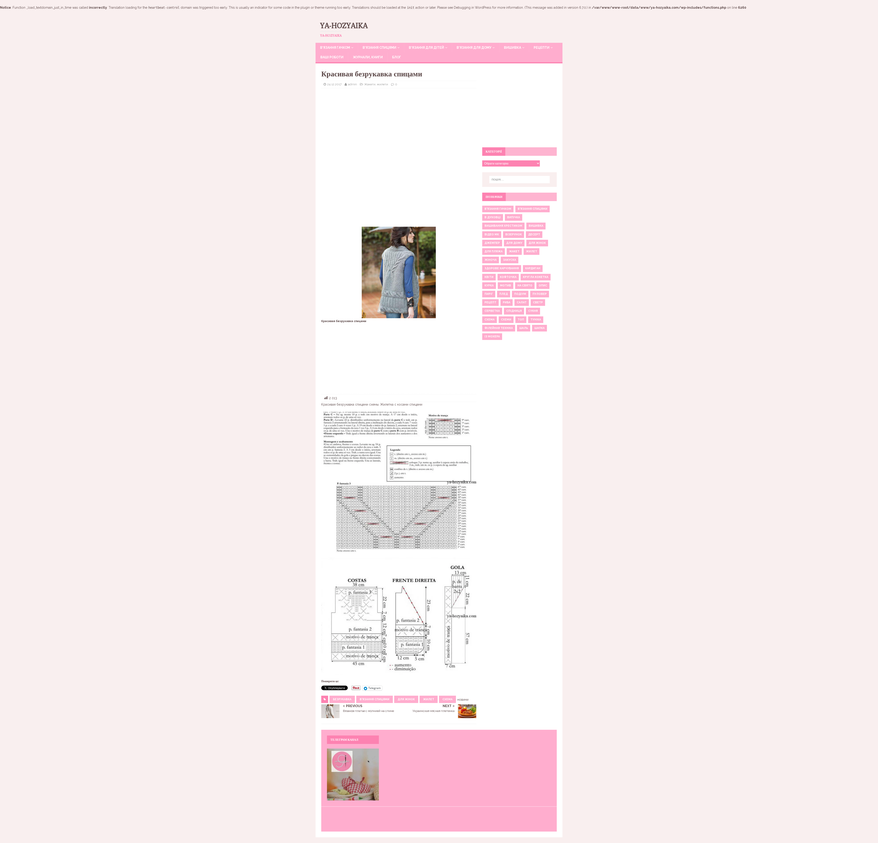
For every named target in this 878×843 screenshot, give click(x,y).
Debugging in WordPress (472, 7)
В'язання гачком (498, 208)
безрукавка (342, 699)
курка (489, 285)
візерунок (513, 234)
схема (447, 699)
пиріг (489, 294)
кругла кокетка (535, 277)
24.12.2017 (334, 84)
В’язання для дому (474, 47)
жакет (514, 251)
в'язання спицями (374, 699)
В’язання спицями (379, 47)
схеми (506, 319)
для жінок (406, 699)
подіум (520, 294)
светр (538, 302)
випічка (513, 217)
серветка (492, 310)
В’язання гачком (335, 47)
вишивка (536, 225)
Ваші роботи (331, 57)
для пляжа (494, 251)
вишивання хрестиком (503, 225)
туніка (535, 319)
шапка (539, 328)
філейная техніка (499, 328)
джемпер (492, 243)
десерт (534, 234)
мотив (505, 285)
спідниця (514, 310)
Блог (396, 57)
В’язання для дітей (426, 47)
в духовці (493, 217)
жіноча (491, 259)
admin (352, 84)
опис (543, 285)
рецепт (490, 302)
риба (506, 302)
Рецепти (541, 47)
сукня (533, 310)
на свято (524, 285)
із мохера (492, 336)
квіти (489, 277)
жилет (428, 699)
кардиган (532, 268)
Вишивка (512, 47)
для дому (514, 243)
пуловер (540, 294)
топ (521, 319)
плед (503, 294)
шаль (523, 328)
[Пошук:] (519, 179)
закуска (509, 259)
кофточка (508, 277)
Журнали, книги (368, 57)
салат (522, 302)
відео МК (492, 234)
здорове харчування (502, 268)
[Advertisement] (398, 125)
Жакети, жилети (376, 84)
